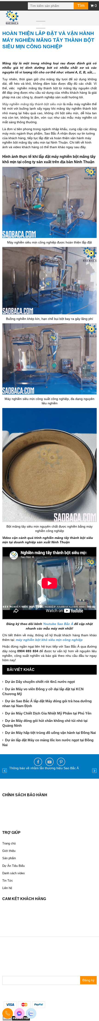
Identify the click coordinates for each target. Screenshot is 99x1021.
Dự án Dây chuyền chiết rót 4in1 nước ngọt (40, 682)
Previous (4, 770)
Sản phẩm (9, 858)
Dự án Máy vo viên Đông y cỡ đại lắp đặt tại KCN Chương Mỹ (43, 691)
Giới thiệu (8, 851)
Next (94, 770)
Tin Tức (7, 880)
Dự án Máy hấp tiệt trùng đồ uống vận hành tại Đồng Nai (50, 733)
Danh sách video (13, 873)
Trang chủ (9, 843)
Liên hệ (7, 888)
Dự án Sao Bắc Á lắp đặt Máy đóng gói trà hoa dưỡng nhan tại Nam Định (47, 703)
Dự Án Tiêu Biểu (13, 866)
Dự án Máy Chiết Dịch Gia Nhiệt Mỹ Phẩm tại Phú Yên (48, 713)
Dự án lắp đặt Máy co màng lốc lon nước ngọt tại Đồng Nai (47, 742)
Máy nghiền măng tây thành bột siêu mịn (32, 104)
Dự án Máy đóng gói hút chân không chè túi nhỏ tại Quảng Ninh (44, 723)
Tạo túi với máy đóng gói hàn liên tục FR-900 (42, 768)
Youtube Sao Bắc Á (58, 624)
